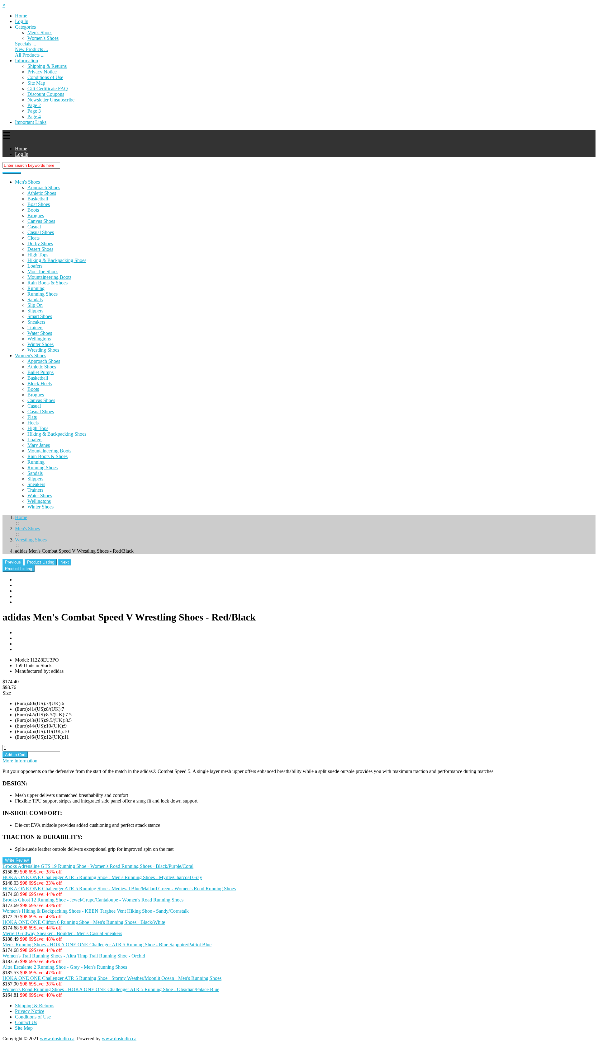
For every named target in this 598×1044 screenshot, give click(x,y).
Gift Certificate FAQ (47, 88)
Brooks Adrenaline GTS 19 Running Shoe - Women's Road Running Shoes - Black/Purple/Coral (97, 866)
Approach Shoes (43, 187)
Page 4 (34, 116)
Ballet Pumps (40, 372)
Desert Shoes (40, 249)
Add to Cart (15, 754)
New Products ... (31, 49)
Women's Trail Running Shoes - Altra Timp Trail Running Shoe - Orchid (73, 955)
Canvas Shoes (41, 221)
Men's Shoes (27, 182)
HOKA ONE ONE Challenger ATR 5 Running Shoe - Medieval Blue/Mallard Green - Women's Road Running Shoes (119, 888)
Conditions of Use (45, 77)
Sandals (35, 299)
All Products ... (30, 55)
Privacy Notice (42, 71)
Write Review (17, 860)
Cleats (33, 238)
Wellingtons (39, 338)
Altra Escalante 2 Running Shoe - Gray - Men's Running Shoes (64, 967)
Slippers (35, 310)
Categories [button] (25, 27)
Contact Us (26, 1022)
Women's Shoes (43, 38)
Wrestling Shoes (43, 350)
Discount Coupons (45, 94)
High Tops (37, 254)
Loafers (34, 266)
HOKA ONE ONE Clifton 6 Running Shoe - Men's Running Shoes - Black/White (83, 922)
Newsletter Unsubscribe (50, 99)
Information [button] (26, 60)
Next (64, 562)
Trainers (35, 327)
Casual (34, 226)
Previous (13, 562)
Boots (33, 210)
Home (21, 15)
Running (36, 288)
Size (6, 692)
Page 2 (34, 105)
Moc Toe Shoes (42, 271)
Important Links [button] (30, 122)
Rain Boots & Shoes (47, 282)
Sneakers (36, 322)
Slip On (35, 305)
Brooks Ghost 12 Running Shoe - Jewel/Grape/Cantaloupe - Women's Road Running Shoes (92, 899)
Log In (21, 21)
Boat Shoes (38, 204)
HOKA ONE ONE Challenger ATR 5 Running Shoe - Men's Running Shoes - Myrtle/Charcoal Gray (102, 877)
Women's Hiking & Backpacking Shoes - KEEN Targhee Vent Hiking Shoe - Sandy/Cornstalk (95, 911)
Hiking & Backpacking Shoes (56, 260)
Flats (32, 417)
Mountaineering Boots (49, 277)
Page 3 (34, 111)
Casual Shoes (40, 232)
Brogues (35, 215)
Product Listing (40, 562)
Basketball (37, 198)
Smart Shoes (39, 316)
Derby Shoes (40, 243)
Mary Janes (38, 445)
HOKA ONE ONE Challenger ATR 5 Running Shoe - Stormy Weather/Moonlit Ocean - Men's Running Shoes (111, 978)
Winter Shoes (40, 344)
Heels (33, 422)
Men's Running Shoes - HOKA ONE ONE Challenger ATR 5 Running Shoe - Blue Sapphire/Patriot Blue (106, 944)
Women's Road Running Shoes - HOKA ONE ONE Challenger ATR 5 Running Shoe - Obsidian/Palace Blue (110, 989)
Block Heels (39, 383)
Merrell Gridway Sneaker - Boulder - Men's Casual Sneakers (62, 933)
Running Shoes (42, 294)
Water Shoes (39, 333)
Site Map (36, 83)
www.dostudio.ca (57, 1038)
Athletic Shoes (41, 193)
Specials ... (25, 43)
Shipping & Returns (47, 66)
